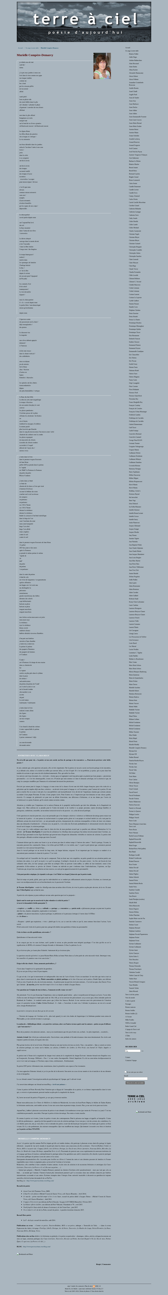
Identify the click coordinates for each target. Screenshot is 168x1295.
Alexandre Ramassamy (136, 73)
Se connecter (80, 1286)
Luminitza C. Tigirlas (135, 653)
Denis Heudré (133, 316)
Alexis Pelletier (133, 79)
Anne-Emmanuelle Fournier (137, 117)
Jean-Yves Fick (134, 570)
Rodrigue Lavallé (134, 855)
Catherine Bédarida (135, 209)
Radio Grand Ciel (130, 1026)
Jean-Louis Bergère (135, 558)
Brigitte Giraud (133, 177)
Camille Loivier (134, 190)
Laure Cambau (133, 605)
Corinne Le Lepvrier (135, 297)
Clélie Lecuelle (133, 275)
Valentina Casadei (134, 972)
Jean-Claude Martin (135, 551)
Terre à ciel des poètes (132, 994)
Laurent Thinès (133, 627)
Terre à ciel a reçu (130, 1032)
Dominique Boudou (135, 323)
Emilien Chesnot (134, 342)
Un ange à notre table (32, 48)
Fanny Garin (133, 380)
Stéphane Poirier (134, 937)
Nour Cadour (133, 779)
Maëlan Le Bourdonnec (136, 659)
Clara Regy (132, 266)
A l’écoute (128, 1017)
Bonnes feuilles (130, 1010)
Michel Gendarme (134, 722)
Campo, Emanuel (134, 196)
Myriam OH (133, 754)
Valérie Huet (133, 979)
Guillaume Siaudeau (135, 462)
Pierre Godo (133, 821)
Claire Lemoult (133, 259)
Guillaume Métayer (135, 459)
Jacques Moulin (134, 532)
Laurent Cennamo (134, 624)
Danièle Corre (133, 307)
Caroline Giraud (134, 205)
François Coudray (134, 405)
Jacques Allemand (134, 526)
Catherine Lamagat (135, 212)
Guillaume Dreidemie (135, 456)
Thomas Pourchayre (135, 969)
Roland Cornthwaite (135, 858)
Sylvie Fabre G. (134, 956)
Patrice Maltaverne (135, 802)
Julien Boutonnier (134, 586)
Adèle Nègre (133, 57)
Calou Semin (133, 183)
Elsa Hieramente (134, 335)
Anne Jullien (133, 110)
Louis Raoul (133, 643)
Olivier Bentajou (134, 783)
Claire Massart (133, 263)
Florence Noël (133, 393)
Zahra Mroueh (133, 991)
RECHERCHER (131, 1047)
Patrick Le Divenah (135, 808)
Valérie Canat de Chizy (136, 975)
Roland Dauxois (134, 861)
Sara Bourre (132, 896)
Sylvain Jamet (133, 950)
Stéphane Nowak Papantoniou (138, 934)
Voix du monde (130, 998)
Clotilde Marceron (134, 285)
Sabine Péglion (133, 874)
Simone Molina (134, 912)
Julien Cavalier (133, 592)
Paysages (128, 1004)
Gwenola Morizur (134, 466)
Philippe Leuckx (134, 814)
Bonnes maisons (130, 1007)
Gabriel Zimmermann (135, 424)
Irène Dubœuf (133, 504)
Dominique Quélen (135, 329)
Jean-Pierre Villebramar (136, 567)
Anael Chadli (133, 91)
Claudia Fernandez (135, 272)
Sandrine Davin (134, 893)
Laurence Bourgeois (135, 608)
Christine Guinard (134, 243)
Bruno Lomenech (134, 180)
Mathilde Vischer (134, 710)
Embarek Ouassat (134, 339)
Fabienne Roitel (134, 370)
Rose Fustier (133, 864)
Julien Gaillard (133, 596)
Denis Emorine (133, 313)
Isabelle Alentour (134, 510)
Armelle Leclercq (134, 139)
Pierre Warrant (133, 833)
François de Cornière (135, 408)
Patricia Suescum (134, 805)
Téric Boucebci (133, 960)
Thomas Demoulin (135, 966)
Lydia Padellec (133, 656)
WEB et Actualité (130, 1023)
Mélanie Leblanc (134, 719)
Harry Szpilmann (134, 472)
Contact (127, 1057)
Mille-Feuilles (129, 1020)
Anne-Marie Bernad (135, 123)
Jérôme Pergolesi (134, 577)
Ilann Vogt (132, 500)
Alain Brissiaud (134, 63)
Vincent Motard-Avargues (137, 982)
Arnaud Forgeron (134, 145)
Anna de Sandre (134, 98)
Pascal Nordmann (134, 795)
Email (126, 1076)
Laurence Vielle (134, 621)
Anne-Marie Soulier (135, 126)
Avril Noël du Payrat (135, 152)
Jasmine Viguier (134, 538)
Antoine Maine (133, 133)
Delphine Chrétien (134, 310)
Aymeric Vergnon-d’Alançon (138, 155)
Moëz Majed (133, 738)
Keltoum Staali (133, 599)
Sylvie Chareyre (134, 953)
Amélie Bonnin (133, 88)
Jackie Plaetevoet (134, 523)
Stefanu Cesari (133, 925)
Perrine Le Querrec (135, 811)
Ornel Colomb (133, 789)
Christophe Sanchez (135, 256)
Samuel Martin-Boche (136, 883)
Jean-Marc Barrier (134, 561)
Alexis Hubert (133, 76)
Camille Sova (133, 193)
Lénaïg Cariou (133, 634)
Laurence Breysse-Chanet (137, 611)
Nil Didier (132, 773)
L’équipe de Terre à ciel (132, 1029)
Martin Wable (133, 707)
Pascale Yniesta (134, 798)
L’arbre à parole (130, 1001)
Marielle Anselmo (134, 688)
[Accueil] (84, 41)
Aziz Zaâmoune (134, 158)
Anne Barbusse (134, 104)
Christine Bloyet (134, 237)
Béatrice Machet (134, 164)
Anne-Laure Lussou (135, 120)
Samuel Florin (133, 880)
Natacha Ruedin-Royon (136, 760)
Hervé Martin (133, 485)
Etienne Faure (133, 367)
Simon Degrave (134, 909)
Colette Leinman (134, 288)
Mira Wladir (133, 735)
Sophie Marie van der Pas (137, 918)
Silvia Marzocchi (134, 906)
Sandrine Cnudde (134, 890)
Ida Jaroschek (133, 497)
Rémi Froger (133, 845)
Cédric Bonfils (133, 221)
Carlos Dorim (133, 199)
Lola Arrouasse (133, 640)
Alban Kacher (133, 70)
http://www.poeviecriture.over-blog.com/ (40, 1180)
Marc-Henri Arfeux (135, 665)
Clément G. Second (135, 282)
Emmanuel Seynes (134, 348)
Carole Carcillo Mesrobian (137, 202)
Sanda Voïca (133, 887)
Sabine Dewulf (133, 868)
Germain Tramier (134, 443)
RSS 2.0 (98, 1286)
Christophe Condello (135, 250)
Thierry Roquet (133, 963)
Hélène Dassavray (134, 475)
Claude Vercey (133, 269)
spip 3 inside (71, 1286)
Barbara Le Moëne (135, 161)
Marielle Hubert (134, 691)
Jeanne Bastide (133, 573)
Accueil (20, 48)
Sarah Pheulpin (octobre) (137, 899)
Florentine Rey (133, 399)
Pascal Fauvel (133, 792)
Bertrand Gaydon (134, 174)
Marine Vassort (134, 703)
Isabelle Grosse (134, 516)
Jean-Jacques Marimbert (136, 554)
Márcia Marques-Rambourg (137, 672)
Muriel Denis (133, 741)
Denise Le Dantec (134, 320)
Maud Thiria (133, 716)
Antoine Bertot (133, 129)
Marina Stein (133, 700)
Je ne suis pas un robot (135, 1072)
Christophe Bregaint (135, 247)
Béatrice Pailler (133, 54)
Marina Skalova (134, 697)
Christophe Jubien (134, 253)
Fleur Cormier (133, 386)
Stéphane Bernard (134, 928)
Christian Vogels (134, 234)
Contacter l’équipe (131, 1060)
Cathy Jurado (133, 218)
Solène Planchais (134, 915)
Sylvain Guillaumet (135, 944)
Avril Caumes (133, 148)
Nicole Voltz (133, 770)
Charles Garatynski (135, 231)
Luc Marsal (132, 646)
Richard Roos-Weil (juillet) (137, 849)
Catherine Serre (134, 215)
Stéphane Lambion (135, 931)
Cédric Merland (134, 228)
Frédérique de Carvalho (136, 418)
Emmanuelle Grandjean (136, 351)
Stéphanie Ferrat (134, 941)
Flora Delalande (134, 389)
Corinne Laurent (134, 294)
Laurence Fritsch (134, 618)
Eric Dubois (132, 358)
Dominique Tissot (134, 332)
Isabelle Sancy (133, 519)
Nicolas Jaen (133, 764)
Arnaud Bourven (134, 142)
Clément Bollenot (134, 278)
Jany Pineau (132, 535)
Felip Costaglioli (134, 383)
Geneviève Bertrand (135, 434)
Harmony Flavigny (135, 469)
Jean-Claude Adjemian (136, 548)
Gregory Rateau (134, 450)
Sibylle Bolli (133, 903)
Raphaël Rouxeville (135, 839)
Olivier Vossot (133, 786)
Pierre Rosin (133, 830)
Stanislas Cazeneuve (135, 922)
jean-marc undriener (85, 1289)
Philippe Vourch (134, 817)
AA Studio (74, 1289)
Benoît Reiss (133, 171)
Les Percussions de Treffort (137, 637)
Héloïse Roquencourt (135, 481)
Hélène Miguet (133, 478)
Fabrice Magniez (134, 377)
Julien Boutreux (134, 589)
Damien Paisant (134, 304)
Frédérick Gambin (134, 415)
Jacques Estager (134, 529)
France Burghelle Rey (136, 402)
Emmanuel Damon (135, 345)
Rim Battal (132, 852)
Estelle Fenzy (133, 364)
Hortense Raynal (134, 494)
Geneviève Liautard (135, 437)
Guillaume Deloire (134, 453)
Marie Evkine (133, 681)
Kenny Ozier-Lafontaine (136, 602)
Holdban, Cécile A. (135, 491)
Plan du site (88, 1286)
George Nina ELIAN (135, 440)
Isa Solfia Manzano (135, 507)
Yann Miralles (133, 985)
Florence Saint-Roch (135, 396)
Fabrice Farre (133, 374)
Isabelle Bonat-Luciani (136, 513)
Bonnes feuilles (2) (131, 1013)
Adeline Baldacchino (135, 60)
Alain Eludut (133, 67)
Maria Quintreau (134, 675)
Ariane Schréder (134, 136)
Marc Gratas (133, 662)
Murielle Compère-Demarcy (137, 748)
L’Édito (127, 1036)
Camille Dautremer (135, 186)
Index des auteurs (130, 1039)
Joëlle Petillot (133, 580)
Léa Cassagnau (133, 630)
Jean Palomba (133, 542)
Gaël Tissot (132, 427)
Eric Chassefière (134, 355)
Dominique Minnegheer (136, 326)
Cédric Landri (133, 224)
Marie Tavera (133, 684)
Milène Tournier (134, 732)
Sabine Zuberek (134, 877)
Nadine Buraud (133, 757)
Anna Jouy (132, 101)
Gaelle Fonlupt (133, 431)
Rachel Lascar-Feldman (136, 836)
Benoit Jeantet (133, 167)
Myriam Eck (133, 751)
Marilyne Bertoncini (135, 694)
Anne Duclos (133, 107)
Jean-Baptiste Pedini (135, 545)
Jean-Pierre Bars (134, 564)
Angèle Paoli (133, 95)
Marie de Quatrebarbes (136, 678)
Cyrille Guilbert (134, 301)
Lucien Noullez (133, 649)
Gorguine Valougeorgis (136, 446)
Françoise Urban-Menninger (138, 412)
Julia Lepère (132, 583)
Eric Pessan (132, 361)
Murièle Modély (134, 745)
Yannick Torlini (134, 988)
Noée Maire (132, 776)
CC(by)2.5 (99, 1289)
